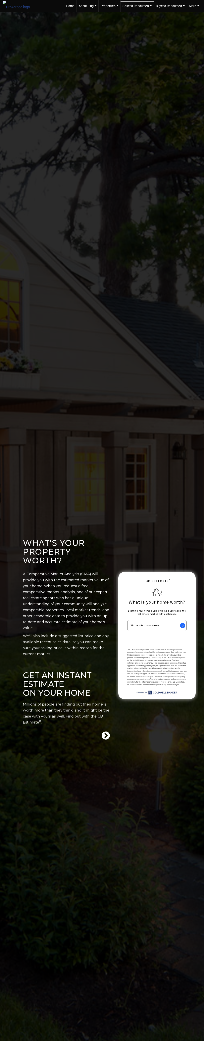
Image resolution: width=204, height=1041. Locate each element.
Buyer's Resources (171, 8)
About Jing (88, 8)
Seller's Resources (138, 8)
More (194, 8)
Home (70, 6)
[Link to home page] (18, 6)
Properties (110, 8)
